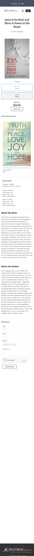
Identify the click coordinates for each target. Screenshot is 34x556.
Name (4, 326)
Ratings (4, 341)
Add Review (5, 322)
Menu (28, 10)
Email (4, 333)
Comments (5, 349)
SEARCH (13, 4)
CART (20, 4)
